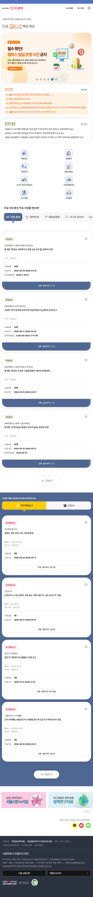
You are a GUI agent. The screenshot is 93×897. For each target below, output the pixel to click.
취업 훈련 (15, 217)
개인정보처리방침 (18, 841)
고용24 (71, 505)
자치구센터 (80, 8)
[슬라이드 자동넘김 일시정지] (87, 811)
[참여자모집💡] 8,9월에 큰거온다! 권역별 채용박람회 (30, 103)
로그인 (17, 26)
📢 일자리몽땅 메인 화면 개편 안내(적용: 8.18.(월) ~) (30, 95)
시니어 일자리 (76, 217)
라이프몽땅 (69, 8)
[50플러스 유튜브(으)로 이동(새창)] (70, 807)
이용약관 (5, 841)
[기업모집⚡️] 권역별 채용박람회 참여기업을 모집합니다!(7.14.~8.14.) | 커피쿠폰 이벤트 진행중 (47, 108)
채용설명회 (54, 217)
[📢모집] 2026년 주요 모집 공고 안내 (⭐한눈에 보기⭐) (32, 112)
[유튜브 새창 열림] (81, 827)
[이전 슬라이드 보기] (85, 811)
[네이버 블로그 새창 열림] (88, 827)
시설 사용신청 (24, 873)
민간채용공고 (26, 505)
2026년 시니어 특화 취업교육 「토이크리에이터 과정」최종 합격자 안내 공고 (34, 133)
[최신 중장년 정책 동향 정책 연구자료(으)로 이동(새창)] (23, 807)
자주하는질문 (27, 845)
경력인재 (34, 217)
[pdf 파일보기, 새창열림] (34, 883)
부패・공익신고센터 (63, 841)
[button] (37, 79)
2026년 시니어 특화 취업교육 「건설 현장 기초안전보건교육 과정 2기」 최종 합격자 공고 (39, 129)
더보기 (85, 90)
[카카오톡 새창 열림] (74, 827)
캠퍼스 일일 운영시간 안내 (19, 99)
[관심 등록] (86, 239)
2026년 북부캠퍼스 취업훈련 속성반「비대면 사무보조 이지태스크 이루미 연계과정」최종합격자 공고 (44, 137)
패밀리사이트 (55, 873)
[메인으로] (12, 8)
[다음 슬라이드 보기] (90, 811)
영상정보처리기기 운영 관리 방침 (39, 841)
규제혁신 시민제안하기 (12, 845)
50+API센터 (39, 845)
